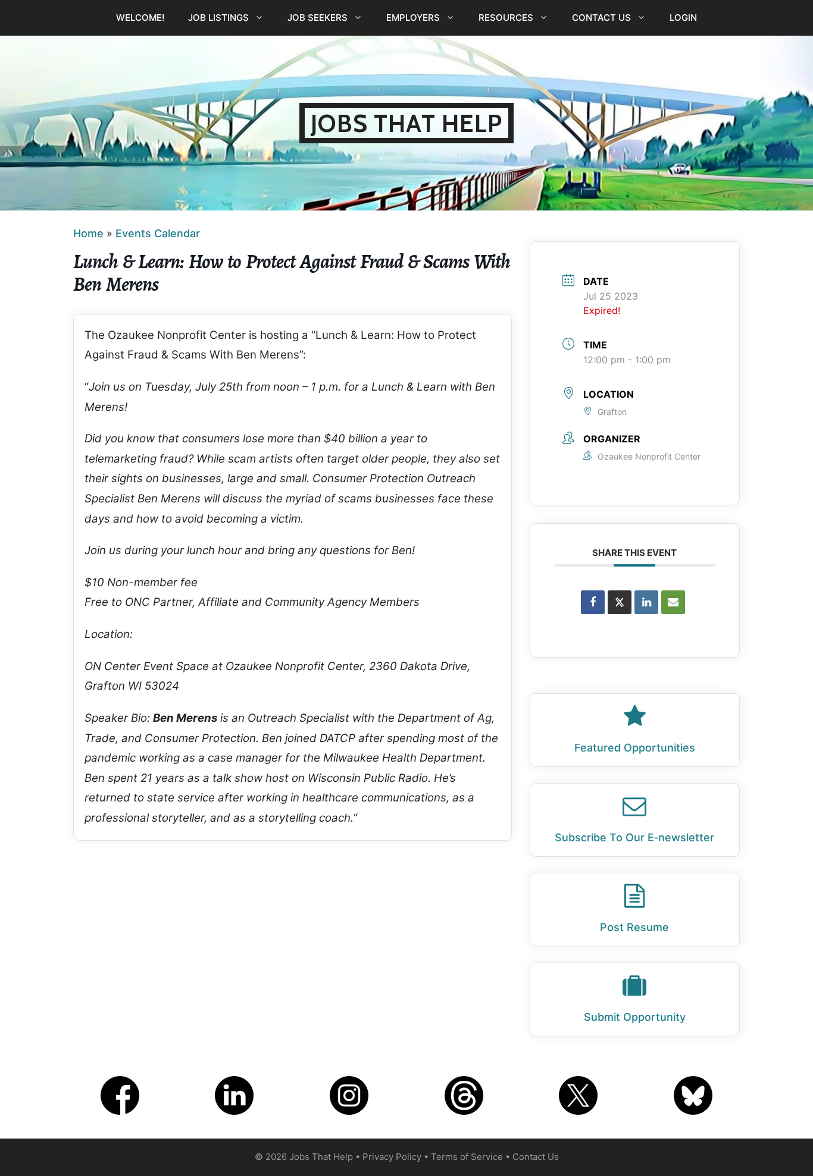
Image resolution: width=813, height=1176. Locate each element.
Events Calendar (157, 233)
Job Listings (218, 17)
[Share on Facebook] (593, 602)
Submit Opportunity (635, 1017)
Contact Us (601, 17)
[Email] (673, 602)
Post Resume (634, 927)
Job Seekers (317, 17)
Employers (413, 17)
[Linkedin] (646, 602)
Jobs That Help (406, 123)
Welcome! (140, 17)
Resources (506, 17)
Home (88, 233)
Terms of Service (467, 1156)
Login (683, 17)
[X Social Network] (619, 602)
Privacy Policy (391, 1156)
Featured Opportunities (634, 747)
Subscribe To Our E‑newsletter (634, 837)
